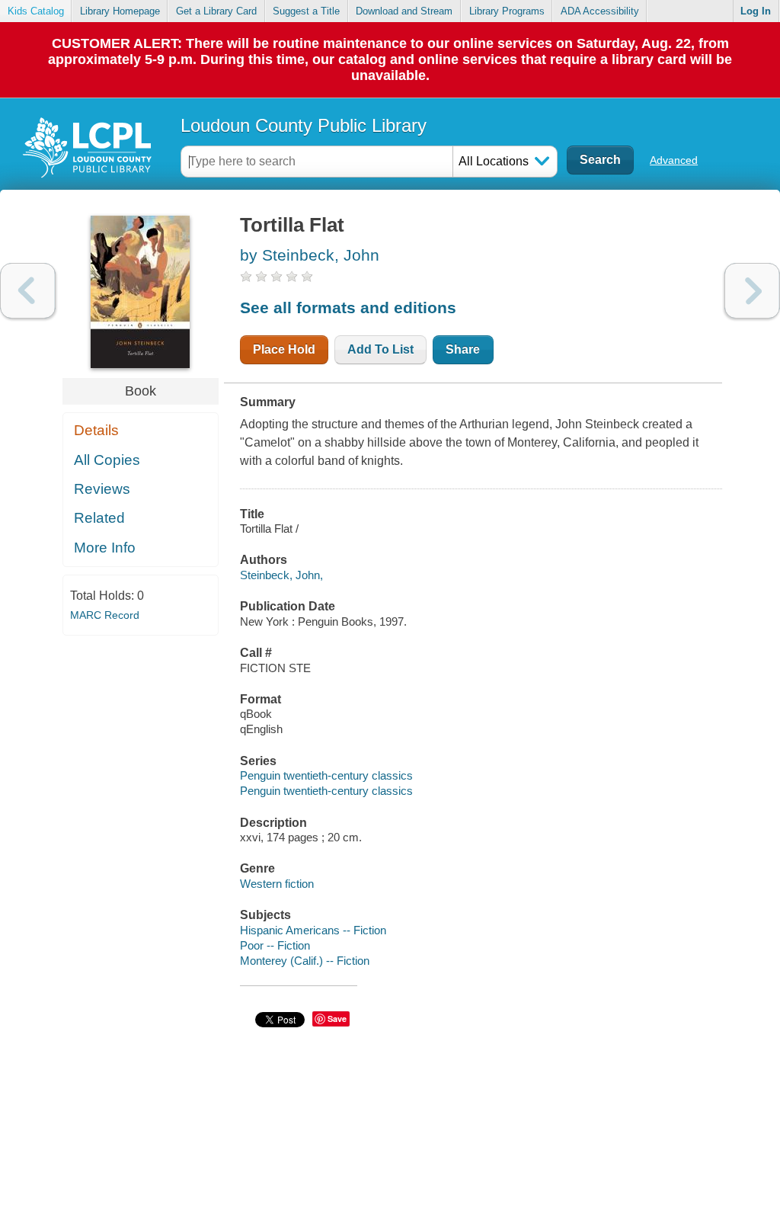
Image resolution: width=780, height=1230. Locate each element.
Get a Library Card (216, 11)
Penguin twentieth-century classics (326, 775)
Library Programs (507, 11)
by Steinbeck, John (309, 255)
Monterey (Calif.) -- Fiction (304, 960)
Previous (28, 291)
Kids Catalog (36, 11)
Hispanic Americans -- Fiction (313, 930)
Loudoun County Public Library (304, 125)
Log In (755, 11)
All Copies (107, 460)
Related (99, 518)
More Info (105, 548)
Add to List (380, 349)
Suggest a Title (306, 11)
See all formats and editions (348, 307)
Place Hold (284, 349)
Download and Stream (404, 11)
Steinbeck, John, (281, 575)
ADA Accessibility (600, 11)
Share (463, 349)
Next (752, 291)
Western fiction (277, 883)
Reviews (102, 489)
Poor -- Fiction (275, 945)
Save (337, 1018)
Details (96, 430)
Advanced (674, 160)
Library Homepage (120, 11)
